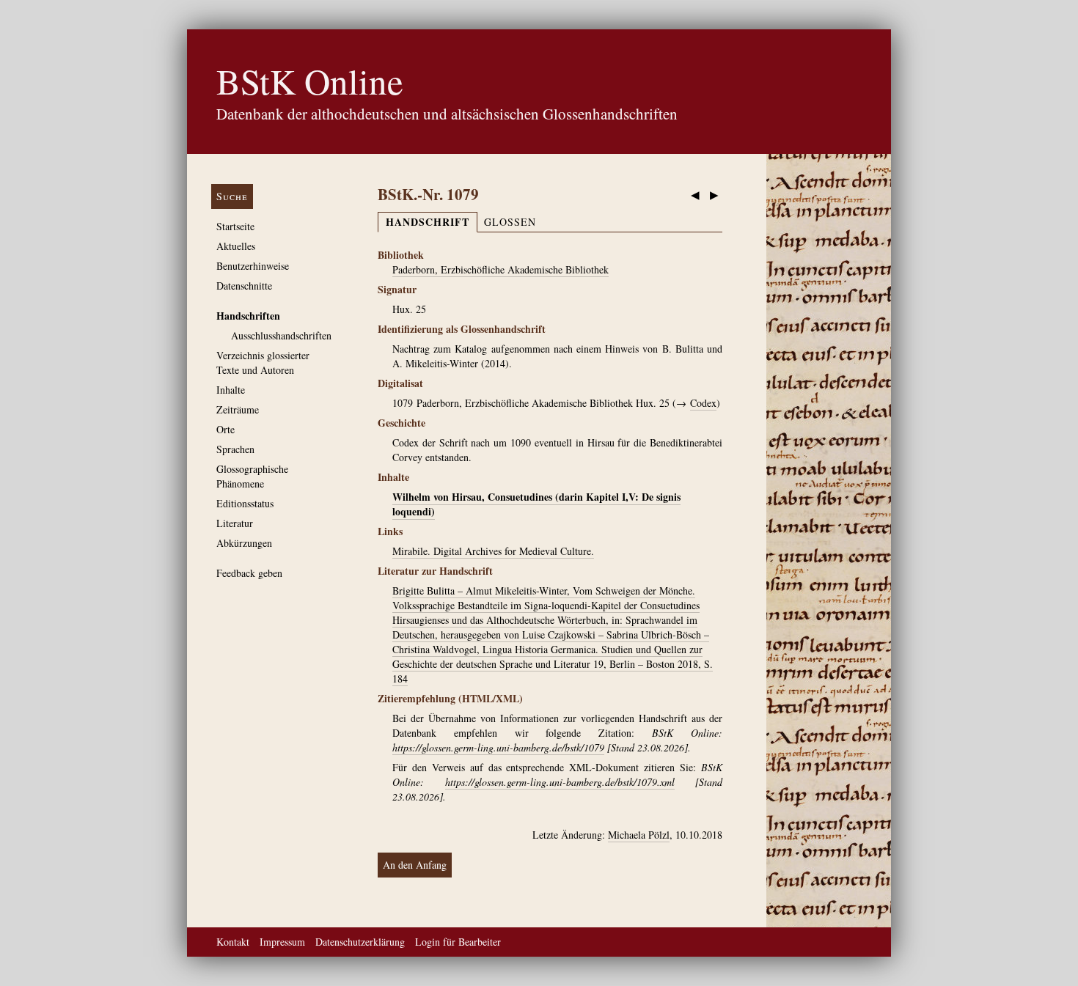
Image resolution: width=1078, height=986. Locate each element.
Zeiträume (237, 409)
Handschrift (427, 221)
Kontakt (232, 942)
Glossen (510, 222)
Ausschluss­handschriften (281, 335)
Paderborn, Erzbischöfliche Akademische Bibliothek (500, 269)
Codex (703, 403)
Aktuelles (235, 246)
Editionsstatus (245, 503)
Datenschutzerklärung (360, 942)
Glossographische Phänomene (252, 476)
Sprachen (235, 449)
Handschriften (248, 315)
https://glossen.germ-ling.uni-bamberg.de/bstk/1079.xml (560, 782)
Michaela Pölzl (639, 835)
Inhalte (230, 390)
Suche (232, 196)
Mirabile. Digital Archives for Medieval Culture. (493, 551)
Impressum (282, 942)
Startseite (235, 226)
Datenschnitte (244, 286)
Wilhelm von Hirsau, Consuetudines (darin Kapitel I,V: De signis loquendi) (536, 504)
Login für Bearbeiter (458, 942)
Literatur (234, 523)
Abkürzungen (244, 543)
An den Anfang (415, 865)
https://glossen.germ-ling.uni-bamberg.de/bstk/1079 (498, 747)
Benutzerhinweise (252, 266)
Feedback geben (249, 573)
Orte (225, 429)
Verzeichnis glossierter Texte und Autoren (262, 362)
